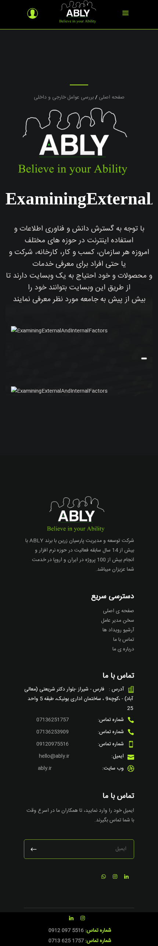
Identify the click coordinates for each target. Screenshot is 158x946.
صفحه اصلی (112, 97)
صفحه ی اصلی (118, 611)
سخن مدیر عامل (117, 620)
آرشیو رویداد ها (118, 630)
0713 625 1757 (66, 940)
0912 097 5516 (66, 930)
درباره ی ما (123, 649)
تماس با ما (123, 639)
